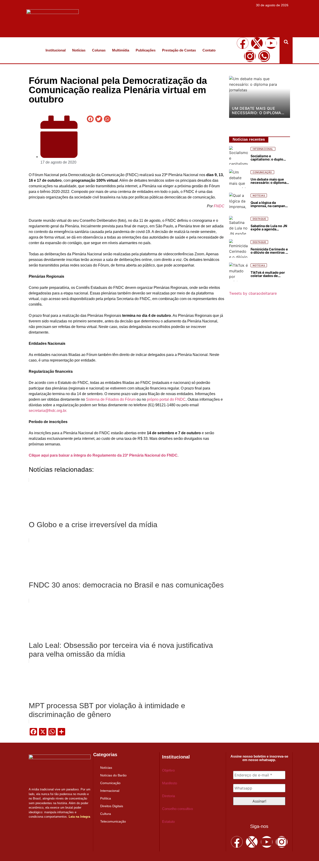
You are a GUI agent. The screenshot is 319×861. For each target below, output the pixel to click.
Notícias (78, 50)
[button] (286, 42)
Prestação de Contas (179, 50)
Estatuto (168, 821)
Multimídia (120, 50)
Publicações (146, 50)
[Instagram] (250, 56)
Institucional (56, 50)
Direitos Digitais (111, 806)
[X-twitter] (257, 43)
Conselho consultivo (177, 809)
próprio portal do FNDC (166, 399)
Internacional (109, 791)
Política (105, 798)
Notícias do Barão (113, 775)
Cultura (105, 814)
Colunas (99, 50)
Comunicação (110, 783)
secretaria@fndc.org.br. (48, 411)
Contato (209, 50)
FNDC (219, 206)
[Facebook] (242, 43)
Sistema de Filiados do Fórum (111, 399)
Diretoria (168, 796)
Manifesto (169, 783)
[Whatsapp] (264, 56)
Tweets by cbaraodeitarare (253, 293)
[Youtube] (271, 43)
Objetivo (168, 770)
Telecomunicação (113, 821)
